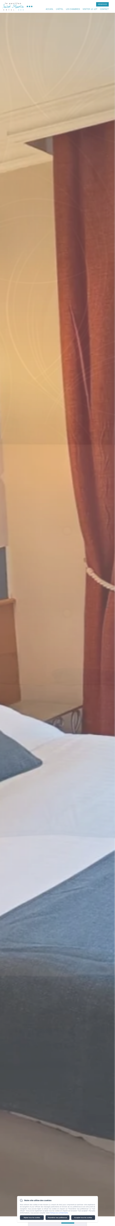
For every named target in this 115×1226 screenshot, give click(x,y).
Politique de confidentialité (59, 1213)
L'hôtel (59, 9)
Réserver (102, 4)
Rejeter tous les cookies (32, 1217)
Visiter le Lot (90, 9)
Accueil (49, 9)
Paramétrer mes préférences (57, 1217)
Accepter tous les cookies (83, 1217)
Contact (104, 9)
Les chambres (73, 9)
